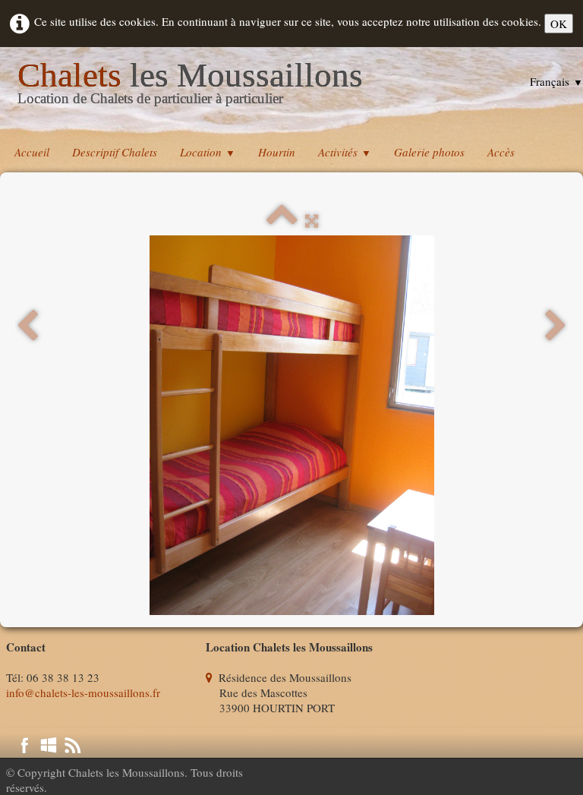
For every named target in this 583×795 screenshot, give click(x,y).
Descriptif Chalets (114, 151)
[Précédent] (27, 326)
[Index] (282, 220)
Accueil (31, 151)
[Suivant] (556, 326)
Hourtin (276, 151)
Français (556, 81)
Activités (344, 151)
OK (558, 23)
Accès (501, 151)
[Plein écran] (311, 220)
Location (207, 151)
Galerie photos (429, 151)
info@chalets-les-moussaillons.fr (83, 692)
